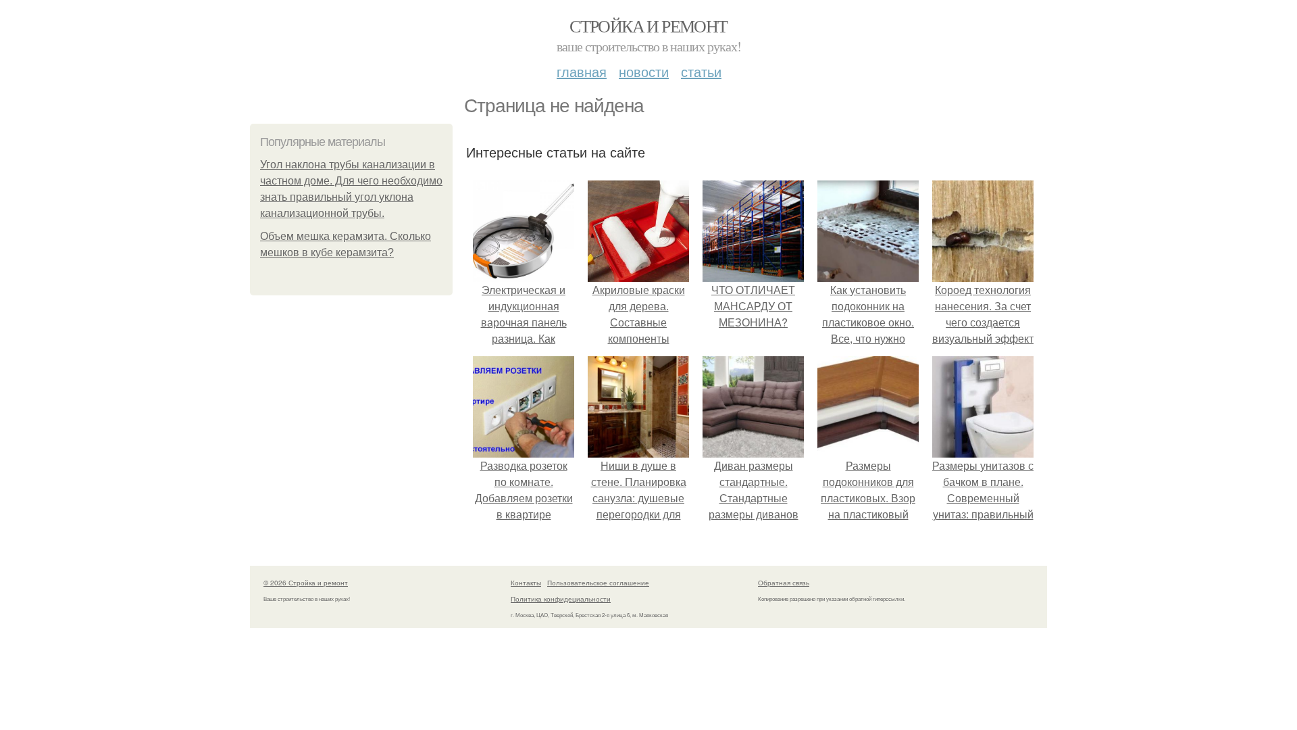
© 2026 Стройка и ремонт (305, 582)
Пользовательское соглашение (598, 582)
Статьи (701, 71)
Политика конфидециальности (561, 599)
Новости (644, 71)
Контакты (526, 582)
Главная (582, 71)
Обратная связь (783, 582)
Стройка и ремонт (648, 25)
